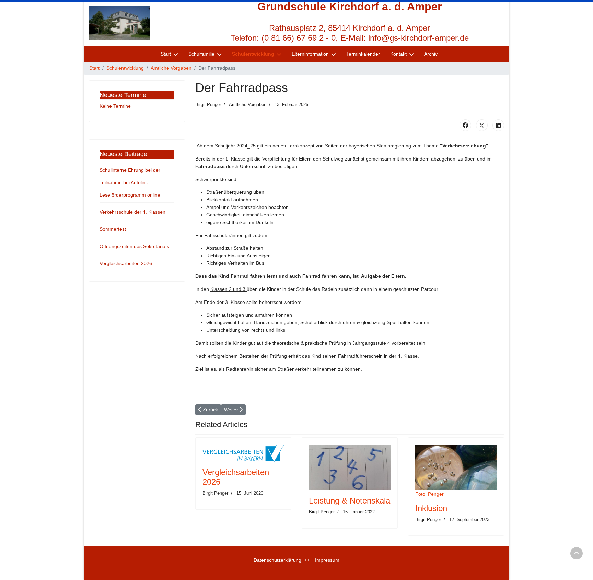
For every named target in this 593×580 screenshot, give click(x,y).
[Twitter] (482, 125)
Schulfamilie (201, 54)
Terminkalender (363, 54)
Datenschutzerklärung (277, 560)
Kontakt (398, 54)
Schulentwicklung (253, 54)
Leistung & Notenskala (349, 500)
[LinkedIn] (498, 125)
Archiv (431, 54)
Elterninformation (310, 54)
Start (166, 54)
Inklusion (431, 508)
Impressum (327, 560)
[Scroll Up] (576, 553)
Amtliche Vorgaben (247, 104)
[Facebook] (465, 125)
